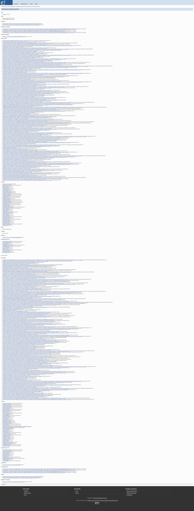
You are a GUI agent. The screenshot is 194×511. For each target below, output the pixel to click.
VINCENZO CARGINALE (7, 194)
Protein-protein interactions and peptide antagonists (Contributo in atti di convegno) (19, 96)
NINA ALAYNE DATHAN (7, 216)
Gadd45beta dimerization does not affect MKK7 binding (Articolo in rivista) (17, 78)
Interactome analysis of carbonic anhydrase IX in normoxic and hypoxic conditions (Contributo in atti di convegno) (24, 98)
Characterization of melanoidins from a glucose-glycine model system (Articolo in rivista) (19, 41)
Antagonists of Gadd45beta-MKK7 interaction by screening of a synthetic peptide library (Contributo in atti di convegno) (25, 104)
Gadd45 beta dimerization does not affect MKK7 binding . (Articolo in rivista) (17, 68)
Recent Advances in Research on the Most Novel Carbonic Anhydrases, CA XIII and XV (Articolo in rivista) (22, 101)
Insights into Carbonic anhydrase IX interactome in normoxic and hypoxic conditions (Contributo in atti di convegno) (25, 141)
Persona (4, 14)
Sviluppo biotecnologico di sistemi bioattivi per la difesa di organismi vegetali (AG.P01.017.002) (21, 23)
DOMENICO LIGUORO (7, 198)
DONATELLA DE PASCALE (7, 184)
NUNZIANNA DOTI (6, 203)
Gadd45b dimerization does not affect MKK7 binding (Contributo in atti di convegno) (19, 112)
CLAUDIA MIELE (6, 190)
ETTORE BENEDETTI (6, 196)
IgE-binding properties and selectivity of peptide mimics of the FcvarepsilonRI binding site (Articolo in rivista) (23, 169)
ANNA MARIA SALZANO (7, 201)
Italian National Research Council (100, 498)
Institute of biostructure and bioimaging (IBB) (11, 237)
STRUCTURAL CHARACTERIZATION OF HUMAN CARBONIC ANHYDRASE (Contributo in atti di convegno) (22, 176)
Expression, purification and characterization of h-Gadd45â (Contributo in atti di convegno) (20, 175)
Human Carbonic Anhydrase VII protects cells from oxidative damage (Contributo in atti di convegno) (22, 56)
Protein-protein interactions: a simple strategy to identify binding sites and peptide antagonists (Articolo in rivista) (24, 161)
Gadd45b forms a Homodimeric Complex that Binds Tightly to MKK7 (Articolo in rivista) (19, 166)
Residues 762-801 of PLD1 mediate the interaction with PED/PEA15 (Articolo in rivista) (19, 160)
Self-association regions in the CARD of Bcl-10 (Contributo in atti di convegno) (17, 126)
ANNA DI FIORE (5, 210)
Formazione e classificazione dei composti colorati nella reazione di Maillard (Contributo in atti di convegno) (23, 125)
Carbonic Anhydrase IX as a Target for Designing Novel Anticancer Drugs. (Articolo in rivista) (20, 149)
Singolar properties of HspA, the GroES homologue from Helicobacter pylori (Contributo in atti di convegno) (23, 93)
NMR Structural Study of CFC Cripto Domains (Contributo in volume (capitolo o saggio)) (19, 51)
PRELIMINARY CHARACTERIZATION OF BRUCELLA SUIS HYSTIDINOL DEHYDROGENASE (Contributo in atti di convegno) (25, 116)
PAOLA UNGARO (6, 214)
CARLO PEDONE (6, 187)
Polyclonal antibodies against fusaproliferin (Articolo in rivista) (14, 40)
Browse (31, 3)
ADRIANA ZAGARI (6, 221)
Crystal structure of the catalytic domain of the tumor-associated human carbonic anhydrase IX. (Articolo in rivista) (24, 154)
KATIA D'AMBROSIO (6, 208)
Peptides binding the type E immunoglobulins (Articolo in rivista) (15, 72)
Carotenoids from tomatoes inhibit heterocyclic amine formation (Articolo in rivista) (19, 173)
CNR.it (36, 3)
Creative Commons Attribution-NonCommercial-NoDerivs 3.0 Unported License (103, 500)
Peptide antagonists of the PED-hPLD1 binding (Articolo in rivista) (15, 148)
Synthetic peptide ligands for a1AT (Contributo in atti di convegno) (15, 118)
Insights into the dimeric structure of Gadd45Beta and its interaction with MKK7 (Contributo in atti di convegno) (24, 95)
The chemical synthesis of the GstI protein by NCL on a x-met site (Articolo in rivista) (18, 79)
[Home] (6, 2)
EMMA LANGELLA (6, 209)
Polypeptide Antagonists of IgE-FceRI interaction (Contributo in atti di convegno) (18, 106)
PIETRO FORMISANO (6, 220)
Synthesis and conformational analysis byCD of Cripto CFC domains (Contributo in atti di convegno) (21, 130)
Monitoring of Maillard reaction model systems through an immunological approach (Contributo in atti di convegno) (25, 120)
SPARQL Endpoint (24, 3)
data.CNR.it (16, 3)
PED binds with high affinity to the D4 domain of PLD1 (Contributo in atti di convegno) (19, 89)
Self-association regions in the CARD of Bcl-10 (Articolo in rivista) (15, 70)
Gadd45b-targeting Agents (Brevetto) (10, 147)
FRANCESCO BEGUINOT (7, 224)
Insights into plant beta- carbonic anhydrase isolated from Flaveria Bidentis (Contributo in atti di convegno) (23, 61)
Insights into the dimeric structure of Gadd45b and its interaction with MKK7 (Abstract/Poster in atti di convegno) (24, 44)
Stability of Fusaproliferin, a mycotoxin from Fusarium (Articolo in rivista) (16, 167)
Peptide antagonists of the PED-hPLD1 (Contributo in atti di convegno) (16, 113)
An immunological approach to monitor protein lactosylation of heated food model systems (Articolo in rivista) (24, 158)
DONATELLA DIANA (6, 205)
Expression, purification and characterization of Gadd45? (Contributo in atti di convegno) (20, 85)
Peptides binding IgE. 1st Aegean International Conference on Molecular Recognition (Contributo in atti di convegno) (25, 124)
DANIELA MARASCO (6, 204)
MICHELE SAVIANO (6, 215)
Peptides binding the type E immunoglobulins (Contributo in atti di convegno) (17, 171)
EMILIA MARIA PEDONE (7, 191)
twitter (76, 491)
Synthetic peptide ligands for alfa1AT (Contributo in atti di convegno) (16, 131)
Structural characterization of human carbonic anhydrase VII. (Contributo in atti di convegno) (20, 53)
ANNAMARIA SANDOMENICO (8, 207)
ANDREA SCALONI (6, 197)
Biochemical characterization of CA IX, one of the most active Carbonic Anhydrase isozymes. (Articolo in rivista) (24, 178)
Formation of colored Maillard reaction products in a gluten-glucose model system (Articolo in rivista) (22, 165)
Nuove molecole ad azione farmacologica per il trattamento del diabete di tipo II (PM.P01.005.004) (21, 24)
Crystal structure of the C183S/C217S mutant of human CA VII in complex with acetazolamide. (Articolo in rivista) (24, 84)
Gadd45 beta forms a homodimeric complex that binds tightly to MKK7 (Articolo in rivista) (20, 82)
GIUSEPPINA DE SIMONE (7, 202)
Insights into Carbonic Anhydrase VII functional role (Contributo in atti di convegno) (19, 57)
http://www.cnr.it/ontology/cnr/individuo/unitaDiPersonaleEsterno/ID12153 (17, 426)
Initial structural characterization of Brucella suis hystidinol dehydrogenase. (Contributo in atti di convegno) (23, 52)
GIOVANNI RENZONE (7, 199)
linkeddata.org (129, 494)
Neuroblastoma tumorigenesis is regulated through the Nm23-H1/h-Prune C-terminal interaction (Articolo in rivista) (25, 47)
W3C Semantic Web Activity (132, 491)
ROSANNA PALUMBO (7, 188)
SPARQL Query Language (131, 492)
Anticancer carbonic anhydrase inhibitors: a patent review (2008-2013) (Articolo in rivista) (19, 114)
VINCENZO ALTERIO (6, 217)
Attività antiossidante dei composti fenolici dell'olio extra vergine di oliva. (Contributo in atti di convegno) (22, 74)
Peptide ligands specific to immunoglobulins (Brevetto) (13, 46)
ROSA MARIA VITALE (6, 222)
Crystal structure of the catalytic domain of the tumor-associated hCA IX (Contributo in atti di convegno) (22, 135)
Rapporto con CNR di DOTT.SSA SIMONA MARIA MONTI (13, 36)
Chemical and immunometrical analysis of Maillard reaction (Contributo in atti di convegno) (20, 50)
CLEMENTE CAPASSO (6, 193)
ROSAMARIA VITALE (6, 219)
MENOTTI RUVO (6, 186)
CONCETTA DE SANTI (6, 185)
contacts (77, 492)
